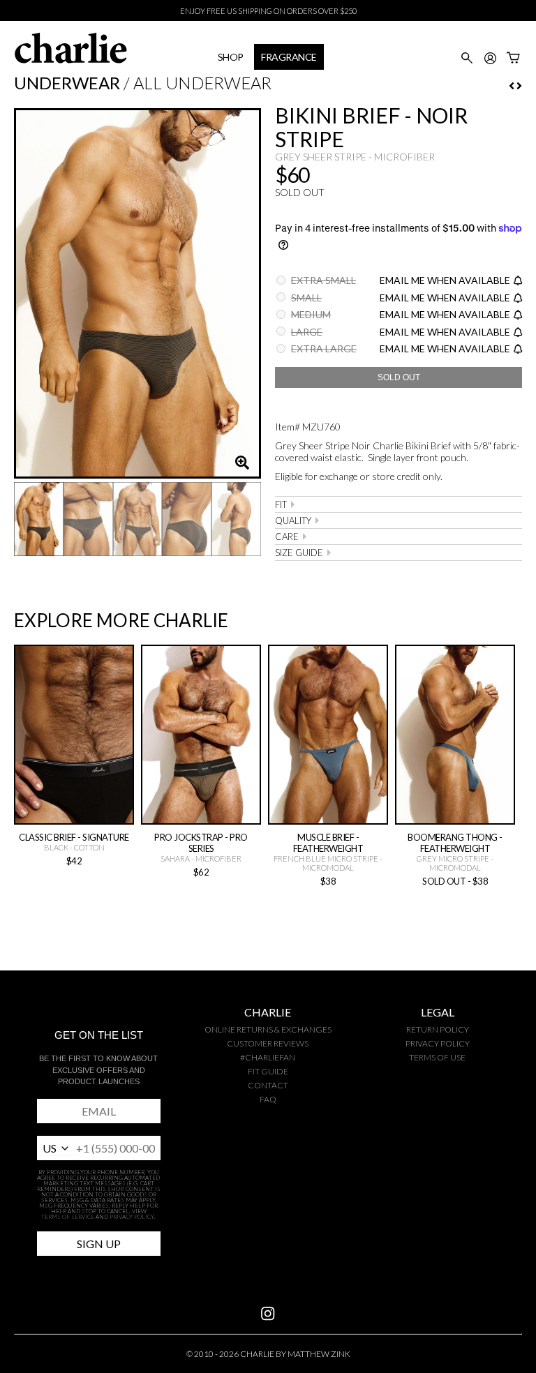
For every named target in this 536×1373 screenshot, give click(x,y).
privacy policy (437, 1043)
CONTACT (268, 1085)
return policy (437, 1029)
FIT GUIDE (268, 1071)
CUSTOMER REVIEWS (267, 1043)
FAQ (268, 1099)
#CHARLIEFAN (267, 1057)
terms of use (437, 1057)
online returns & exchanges (268, 1029)
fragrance (289, 57)
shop (231, 57)
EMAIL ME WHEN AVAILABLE (445, 280)
